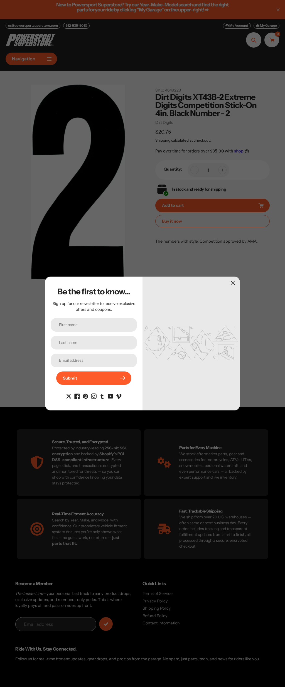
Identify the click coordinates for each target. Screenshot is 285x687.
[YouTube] (110, 395)
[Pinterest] (85, 395)
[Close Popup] (232, 282)
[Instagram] (94, 395)
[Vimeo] (119, 395)
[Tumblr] (102, 395)
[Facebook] (77, 395)
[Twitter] (69, 395)
